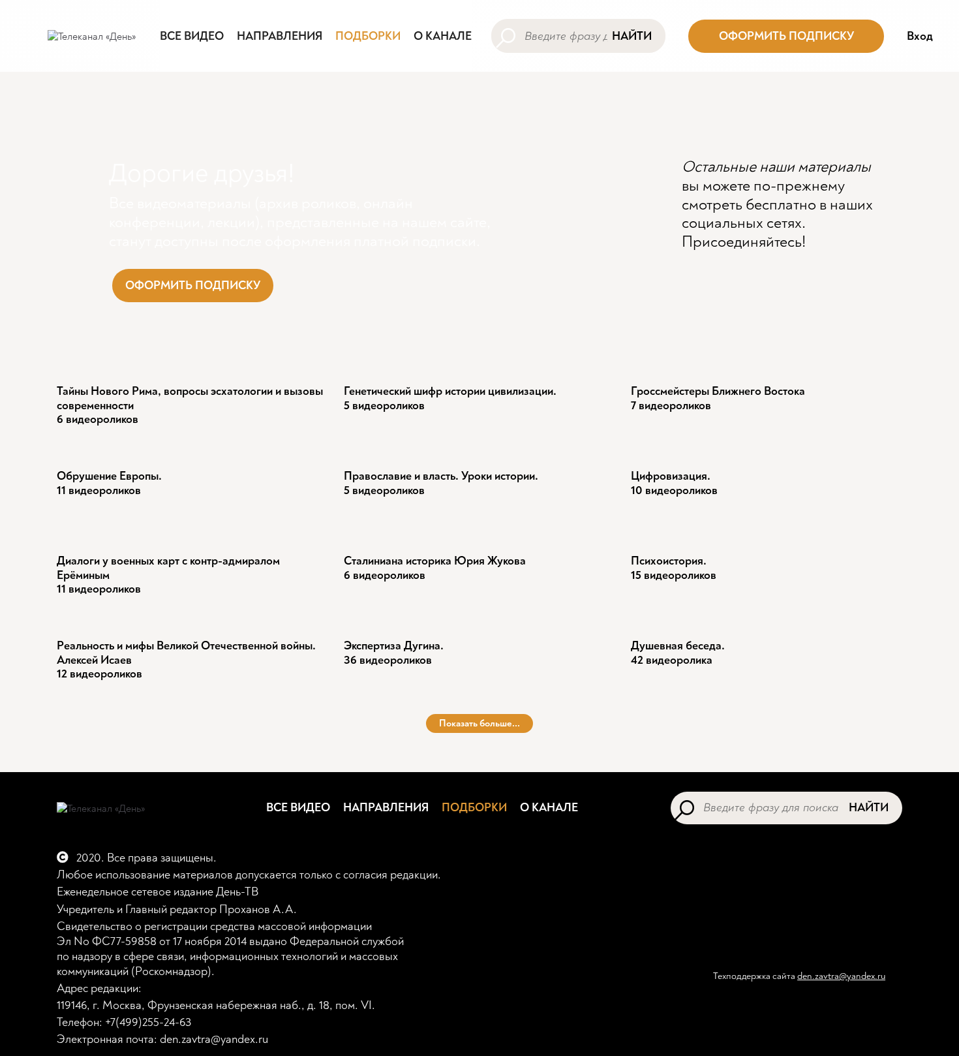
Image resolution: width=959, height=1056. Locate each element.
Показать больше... (479, 723)
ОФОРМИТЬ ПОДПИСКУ (786, 36)
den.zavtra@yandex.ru (841, 976)
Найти (632, 36)
